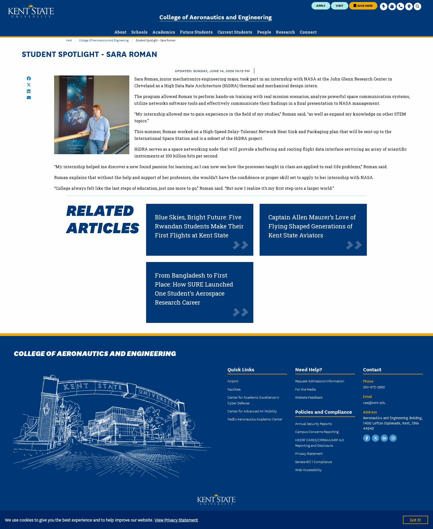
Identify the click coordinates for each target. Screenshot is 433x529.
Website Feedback (309, 397)
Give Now (365, 5)
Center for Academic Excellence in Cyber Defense (253, 399)
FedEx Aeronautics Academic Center (255, 419)
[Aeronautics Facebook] (367, 437)
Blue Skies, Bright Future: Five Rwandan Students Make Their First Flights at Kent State (199, 226)
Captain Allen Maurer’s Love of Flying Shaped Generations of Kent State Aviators (312, 226)
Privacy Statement (309, 453)
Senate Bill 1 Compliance (313, 461)
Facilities (234, 389)
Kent (69, 40)
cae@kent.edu (374, 402)
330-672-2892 (374, 387)
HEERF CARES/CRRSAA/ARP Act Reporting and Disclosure (319, 442)
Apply (321, 5)
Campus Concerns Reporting (317, 431)
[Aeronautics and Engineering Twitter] (375, 437)
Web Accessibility (308, 469)
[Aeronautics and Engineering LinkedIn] (384, 437)
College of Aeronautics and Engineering (215, 16)
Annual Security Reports (313, 423)
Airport (233, 381)
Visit (339, 5)
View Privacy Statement (176, 519)
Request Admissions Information (319, 381)
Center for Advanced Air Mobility (252, 411)
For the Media (305, 389)
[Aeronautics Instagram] (393, 437)
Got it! (415, 519)
